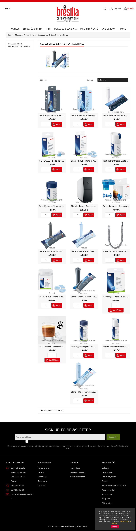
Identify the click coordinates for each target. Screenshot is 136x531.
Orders (41, 472)
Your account (44, 462)
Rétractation (107, 503)
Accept (114, 527)
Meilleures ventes (77, 476)
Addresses (42, 481)
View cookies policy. (121, 522)
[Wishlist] (49, 102)
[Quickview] (55, 102)
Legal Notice (107, 472)
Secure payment (109, 476)
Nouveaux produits (78, 472)
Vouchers (42, 485)
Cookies (105, 481)
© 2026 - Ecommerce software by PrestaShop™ (68, 526)
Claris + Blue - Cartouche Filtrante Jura (88, 392)
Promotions (75, 468)
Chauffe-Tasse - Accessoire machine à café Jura (92, 206)
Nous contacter (108, 490)
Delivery (105, 468)
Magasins (106, 498)
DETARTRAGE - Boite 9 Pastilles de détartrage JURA (94, 161)
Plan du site (107, 494)
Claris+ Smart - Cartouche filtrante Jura (89, 297)
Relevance (112, 80)
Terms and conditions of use (114, 485)
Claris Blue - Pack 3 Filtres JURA (85, 115)
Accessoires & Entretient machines (19, 45)
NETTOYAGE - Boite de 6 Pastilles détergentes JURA (63, 161)
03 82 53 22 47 (17, 485)
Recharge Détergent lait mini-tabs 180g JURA (92, 347)
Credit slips (42, 476)
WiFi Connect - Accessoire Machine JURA (57, 347)
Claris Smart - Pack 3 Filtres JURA (54, 115)
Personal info (43, 468)
